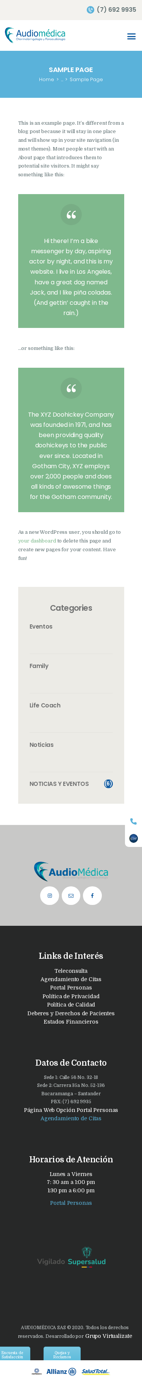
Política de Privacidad (70, 996)
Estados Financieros (71, 1022)
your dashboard (37, 541)
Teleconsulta (71, 971)
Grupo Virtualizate (108, 1336)
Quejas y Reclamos (62, 1355)
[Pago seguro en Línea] (133, 838)
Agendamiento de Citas (71, 979)
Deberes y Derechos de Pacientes (71, 1013)
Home (46, 79)
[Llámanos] (133, 821)
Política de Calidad (71, 1005)
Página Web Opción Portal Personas (71, 1110)
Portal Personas (71, 988)
